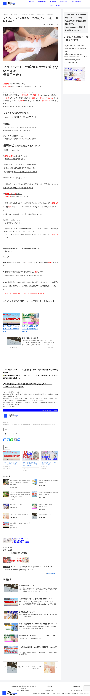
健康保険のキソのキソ (16, 504)
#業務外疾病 (15, 569)
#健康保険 (30, 567)
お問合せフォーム (50, 690)
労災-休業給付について (45, 514)
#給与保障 (30, 569)
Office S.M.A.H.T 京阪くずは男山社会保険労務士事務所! (23, 687)
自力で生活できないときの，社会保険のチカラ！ (11, 328)
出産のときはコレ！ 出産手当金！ (20, 514)
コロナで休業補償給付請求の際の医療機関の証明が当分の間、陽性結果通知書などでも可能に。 (20, 495)
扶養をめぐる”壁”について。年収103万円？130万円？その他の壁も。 (30, 463)
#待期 (45, 567)
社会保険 (7, 567)
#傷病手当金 (38, 567)
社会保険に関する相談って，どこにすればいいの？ (30, 328)
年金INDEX (50, 686)
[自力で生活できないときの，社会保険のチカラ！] (11, 455)
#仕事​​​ (23, 567)
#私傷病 (23, 569)
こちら (17, 406)
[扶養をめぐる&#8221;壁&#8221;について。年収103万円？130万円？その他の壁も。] (30, 455)
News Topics (76, 686)
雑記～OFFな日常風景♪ (23, 690)
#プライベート (15, 567)
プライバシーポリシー (76, 690)
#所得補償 (7, 569)
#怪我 (51, 567)
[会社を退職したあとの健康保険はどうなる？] (49, 455)
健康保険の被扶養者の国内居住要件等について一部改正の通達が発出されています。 (20, 482)
